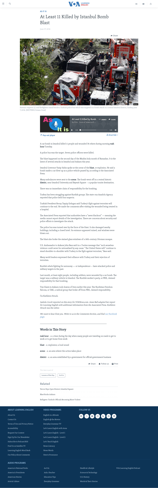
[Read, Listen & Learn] (150, 4)
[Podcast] (108, 416)
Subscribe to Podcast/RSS (18, 442)
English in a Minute (51, 415)
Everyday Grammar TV (52, 424)
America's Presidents (16, 473)
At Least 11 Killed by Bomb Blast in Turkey (91, 119)
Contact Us (12, 420)
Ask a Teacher (49, 473)
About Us (11, 415)
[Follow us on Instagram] (97, 416)
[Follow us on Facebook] (81, 416)
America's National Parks (18, 468)
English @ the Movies (51, 420)
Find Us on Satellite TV (17, 446)
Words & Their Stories (89, 482)
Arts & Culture (13, 482)
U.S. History (84, 477)
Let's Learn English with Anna (55, 428)
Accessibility (13, 428)
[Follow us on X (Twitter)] (86, 416)
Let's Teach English (50, 442)
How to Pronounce (50, 455)
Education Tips (50, 477)
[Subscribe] (114, 416)
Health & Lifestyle (87, 468)
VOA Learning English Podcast (128, 468)
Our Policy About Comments (19, 455)
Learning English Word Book (19, 450)
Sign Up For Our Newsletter (18, 437)
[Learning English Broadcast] (136, 4)
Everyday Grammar (51, 482)
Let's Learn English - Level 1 (54, 433)
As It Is (43, 12)
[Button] (114, 35)
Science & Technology (88, 473)
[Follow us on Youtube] (92, 416)
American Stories (15, 477)
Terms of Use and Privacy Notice (20, 424)
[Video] (143, 4)
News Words (48, 450)
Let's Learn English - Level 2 (54, 437)
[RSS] (103, 416)
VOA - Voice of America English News (89, 122)
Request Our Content (16, 433)
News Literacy (49, 446)
